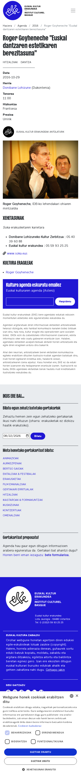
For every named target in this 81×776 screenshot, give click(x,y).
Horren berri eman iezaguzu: (36, 555)
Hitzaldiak (10, 62)
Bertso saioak (13, 468)
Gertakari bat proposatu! (21, 537)
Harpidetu (65, 301)
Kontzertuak (12, 510)
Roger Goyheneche (20, 272)
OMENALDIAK (11, 515)
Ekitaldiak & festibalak (19, 474)
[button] (40, 769)
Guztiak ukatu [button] (40, 761)
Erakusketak (12, 479)
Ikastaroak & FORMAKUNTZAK (23, 500)
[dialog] (40, 733)
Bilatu (37, 436)
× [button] (76, 695)
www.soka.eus (17, 253)
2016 (35, 25)
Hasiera (7, 25)
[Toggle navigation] (73, 10)
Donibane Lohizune (17, 87)
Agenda (22, 25)
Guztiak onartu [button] (40, 752)
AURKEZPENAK (12, 463)
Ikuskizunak (11, 505)
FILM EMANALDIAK (14, 484)
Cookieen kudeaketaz (30, 725)
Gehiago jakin (55, 669)
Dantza (26, 62)
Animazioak (11, 458)
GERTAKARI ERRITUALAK (18, 489)
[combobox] (71, 696)
